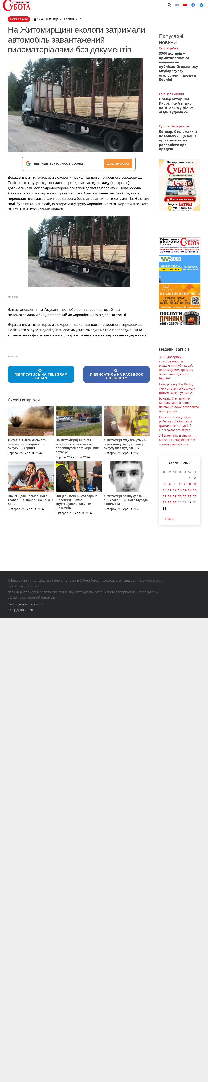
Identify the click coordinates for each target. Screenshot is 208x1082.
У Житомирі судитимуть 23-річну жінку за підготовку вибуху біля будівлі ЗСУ (125, 444)
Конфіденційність (21, 610)
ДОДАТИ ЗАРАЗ (118, 163)
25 (169, 502)
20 (180, 496)
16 (195, 490)
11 (169, 490)
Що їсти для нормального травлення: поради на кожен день (30, 500)
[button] (170, 5)
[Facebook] (193, 5)
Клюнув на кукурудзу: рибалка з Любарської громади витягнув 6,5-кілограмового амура (175, 423)
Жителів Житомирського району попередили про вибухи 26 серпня (27, 444)
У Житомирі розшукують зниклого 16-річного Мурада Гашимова (126, 500)
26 (175, 502)
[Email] (177, 5)
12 (175, 490)
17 (164, 496)
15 (190, 490)
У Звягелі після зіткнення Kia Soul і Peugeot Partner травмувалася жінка (177, 439)
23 (195, 496)
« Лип (168, 519)
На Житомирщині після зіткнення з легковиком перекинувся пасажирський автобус (77, 446)
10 (164, 490)
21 (185, 496)
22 (190, 496)
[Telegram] (201, 5)
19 (175, 496)
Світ (162, 48)
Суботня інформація (174, 126)
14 (185, 490)
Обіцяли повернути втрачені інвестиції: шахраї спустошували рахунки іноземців (78, 502)
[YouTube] (185, 5)
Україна (172, 48)
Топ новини (175, 94)
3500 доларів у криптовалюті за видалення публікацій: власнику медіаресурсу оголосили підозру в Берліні (178, 66)
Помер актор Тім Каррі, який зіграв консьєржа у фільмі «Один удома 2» (176, 105)
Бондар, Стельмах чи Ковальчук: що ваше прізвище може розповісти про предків (178, 140)
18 (169, 496)
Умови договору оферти (26, 604)
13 (180, 490)
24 (164, 502)
